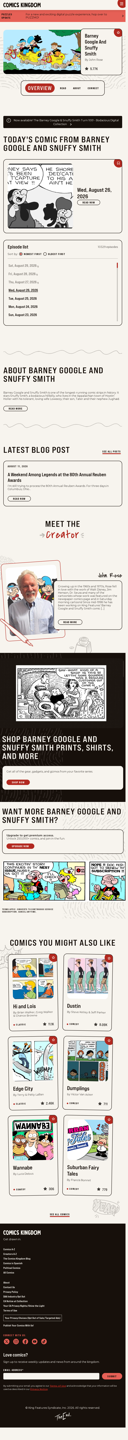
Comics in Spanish (12, 1263)
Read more (18, 409)
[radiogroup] (42, 254)
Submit (112, 1376)
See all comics (60, 1214)
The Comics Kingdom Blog (16, 1258)
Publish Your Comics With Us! (18, 1325)
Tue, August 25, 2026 (22, 298)
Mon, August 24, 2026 (23, 307)
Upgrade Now (20, 846)
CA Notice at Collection (15, 1301)
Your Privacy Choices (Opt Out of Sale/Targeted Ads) (32, 1318)
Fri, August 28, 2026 (22, 274)
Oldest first (56, 254)
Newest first (33, 254)
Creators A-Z (10, 1254)
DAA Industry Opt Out (14, 1296)
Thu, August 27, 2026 (22, 282)
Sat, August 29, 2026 (22, 265)
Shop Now (18, 782)
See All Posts (111, 451)
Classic (21, 1024)
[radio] (20, 254)
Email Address (13, 1370)
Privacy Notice (39, 1389)
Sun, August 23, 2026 (22, 315)
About (6, 1282)
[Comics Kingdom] (22, 1232)
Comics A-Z (9, 1249)
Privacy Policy (10, 1291)
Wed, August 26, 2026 (23, 290)
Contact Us (9, 1287)
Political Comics (11, 1268)
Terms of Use (10, 1310)
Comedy (74, 1024)
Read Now (88, 202)
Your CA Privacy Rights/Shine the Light (23, 1305)
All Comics (8, 1272)
